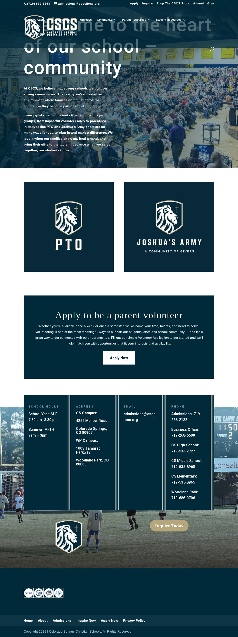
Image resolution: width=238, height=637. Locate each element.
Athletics (86, 19)
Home (28, 19)
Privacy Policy (134, 620)
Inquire (147, 3)
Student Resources (169, 19)
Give (210, 3)
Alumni (198, 3)
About (41, 19)
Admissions (62, 19)
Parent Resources (134, 19)
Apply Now (119, 358)
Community (104, 19)
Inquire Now (86, 620)
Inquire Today (169, 525)
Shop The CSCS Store (173, 3)
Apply (134, 3)
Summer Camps (34, 34)
